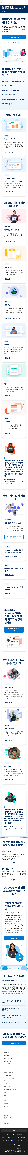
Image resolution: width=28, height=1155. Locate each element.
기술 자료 (6, 1115)
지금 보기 (4, 11)
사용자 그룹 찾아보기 (13, 537)
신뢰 (5, 1134)
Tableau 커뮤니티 (9, 1072)
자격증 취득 (14, 938)
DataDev (6, 1083)
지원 (5, 1112)
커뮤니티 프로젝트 (8, 1086)
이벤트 (5, 1095)
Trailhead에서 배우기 (11, 241)
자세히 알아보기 (9, 575)
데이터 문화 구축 (8, 1058)
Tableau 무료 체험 (14, 37)
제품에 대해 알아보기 (14, 43)
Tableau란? (7, 1052)
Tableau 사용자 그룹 (9, 1078)
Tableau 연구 (7, 1064)
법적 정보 (4, 1137)
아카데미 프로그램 (8, 1092)
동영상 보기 (8, 152)
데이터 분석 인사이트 (9, 1061)
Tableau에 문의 (7, 1066)
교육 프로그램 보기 (7, 104)
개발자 (13, 1134)
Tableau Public (7, 1075)
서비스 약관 (9, 1137)
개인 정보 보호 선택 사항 (19, 1140)
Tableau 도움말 (7, 1120)
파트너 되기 (6, 1106)
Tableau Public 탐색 (10, 556)
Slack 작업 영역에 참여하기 (14, 629)
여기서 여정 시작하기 (8, 86)
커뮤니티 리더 (7, 1081)
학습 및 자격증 (7, 1118)
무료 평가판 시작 (14, 1043)
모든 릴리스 (6, 1123)
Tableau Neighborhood (10, 1089)
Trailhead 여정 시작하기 (11, 318)
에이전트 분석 (7, 1055)
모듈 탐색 (14, 862)
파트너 (5, 1101)
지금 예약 (14, 880)
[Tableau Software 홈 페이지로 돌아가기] (6, 2)
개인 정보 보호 (17, 1137)
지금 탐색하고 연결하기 (8, 95)
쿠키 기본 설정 (6, 1140)
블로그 (9, 1134)
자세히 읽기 (8, 395)
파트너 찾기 (6, 1103)
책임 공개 (23, 1137)
